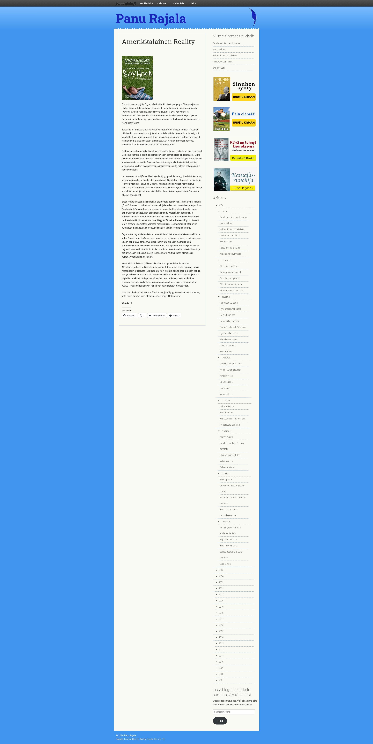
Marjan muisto (226, 437)
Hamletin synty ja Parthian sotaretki (232, 446)
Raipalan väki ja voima (230, 247)
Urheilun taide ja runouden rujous (232, 488)
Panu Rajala (151, 18)
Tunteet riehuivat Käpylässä (233, 327)
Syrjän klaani (219, 67)
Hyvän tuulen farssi (229, 333)
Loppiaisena (225, 563)
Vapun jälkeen (226, 394)
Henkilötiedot (146, 3)
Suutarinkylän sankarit (230, 272)
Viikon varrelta (226, 461)
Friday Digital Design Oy (152, 739)
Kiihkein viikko (226, 375)
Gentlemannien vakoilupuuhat (227, 43)
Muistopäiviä (226, 479)
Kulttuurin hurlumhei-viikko (225, 55)
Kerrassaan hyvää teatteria (233, 418)
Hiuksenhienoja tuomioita (231, 290)
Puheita (192, 3)
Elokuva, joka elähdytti (230, 455)
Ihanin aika (225, 388)
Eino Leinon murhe (228, 545)
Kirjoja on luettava (228, 539)
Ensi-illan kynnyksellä (230, 278)
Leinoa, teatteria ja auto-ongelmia (231, 554)
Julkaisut (161, 3)
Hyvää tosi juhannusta (230, 309)
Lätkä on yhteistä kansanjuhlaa (228, 348)
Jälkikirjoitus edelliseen (231, 363)
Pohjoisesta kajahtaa (230, 424)
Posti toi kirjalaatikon (229, 321)
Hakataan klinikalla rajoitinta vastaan (233, 500)
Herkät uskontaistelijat (230, 369)
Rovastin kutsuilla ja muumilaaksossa (229, 512)
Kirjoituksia (178, 3)
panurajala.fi (126, 3)
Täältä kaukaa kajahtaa (231, 284)
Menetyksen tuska (228, 339)
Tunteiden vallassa (229, 302)
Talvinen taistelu (227, 467)
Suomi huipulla (227, 382)
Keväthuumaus (227, 412)
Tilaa (220, 720)
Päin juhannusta (227, 315)
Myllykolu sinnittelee (229, 266)
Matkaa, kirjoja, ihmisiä (230, 253)
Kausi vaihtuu (219, 49)
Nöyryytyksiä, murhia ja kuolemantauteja (230, 530)
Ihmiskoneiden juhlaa (223, 61)
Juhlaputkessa (227, 406)
